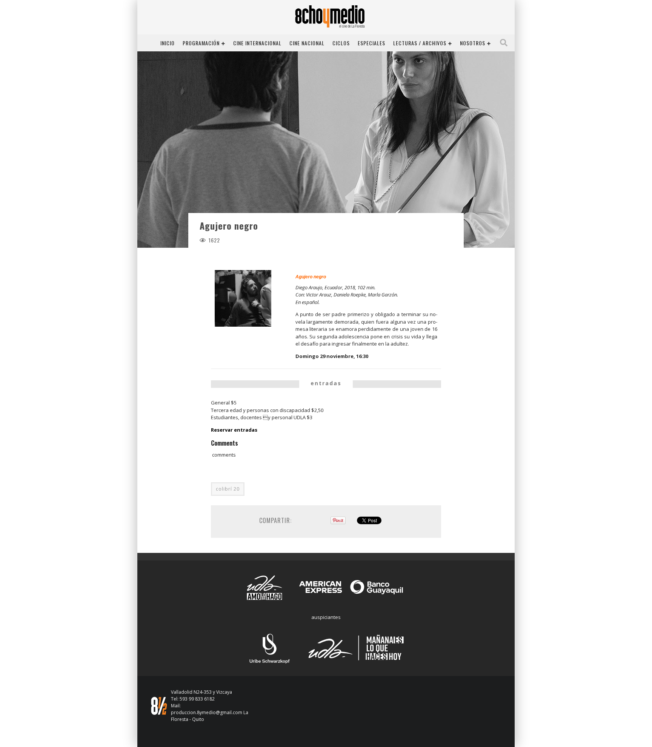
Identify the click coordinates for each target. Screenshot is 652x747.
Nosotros (472, 43)
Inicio (167, 43)
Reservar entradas (234, 429)
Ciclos (341, 43)
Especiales (371, 43)
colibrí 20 (228, 489)
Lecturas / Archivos (419, 43)
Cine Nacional (306, 43)
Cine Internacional (257, 43)
